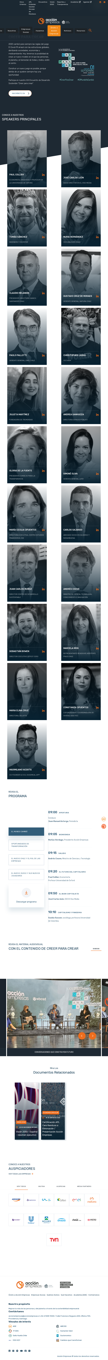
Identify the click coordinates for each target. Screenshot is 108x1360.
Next (92, 1036)
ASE (14, 1326)
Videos (96, 949)
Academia (74, 2)
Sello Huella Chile (20, 1335)
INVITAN (41, 1186)
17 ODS (16, 1331)
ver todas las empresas (20, 1174)
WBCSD (63, 1326)
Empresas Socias (25, 30)
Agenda (86, 2)
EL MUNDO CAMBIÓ (19, 832)
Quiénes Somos (53, 1295)
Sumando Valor (66, 1331)
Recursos (81, 31)
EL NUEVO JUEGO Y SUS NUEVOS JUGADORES (25, 874)
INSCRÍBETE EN (18, 93)
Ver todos (21, 1186)
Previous (82, 1036)
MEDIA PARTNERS (84, 1186)
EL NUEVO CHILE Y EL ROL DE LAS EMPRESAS (25, 859)
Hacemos (40, 31)
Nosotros (12, 31)
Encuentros (43, 2)
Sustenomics (65, 1335)
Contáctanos (93, 1295)
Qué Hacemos (66, 1295)
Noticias (67, 31)
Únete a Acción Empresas (54, 31)
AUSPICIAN (61, 1186)
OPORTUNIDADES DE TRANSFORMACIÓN (20, 845)
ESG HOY (16, 1340)
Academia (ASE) (80, 1295)
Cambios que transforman (71, 1340)
